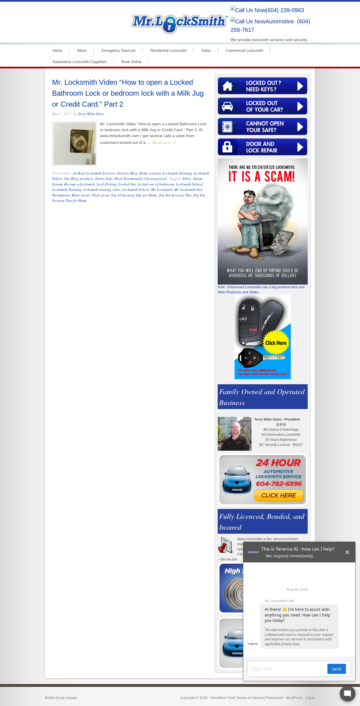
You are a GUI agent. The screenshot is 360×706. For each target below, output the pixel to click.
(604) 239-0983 (285, 10)
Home (57, 50)
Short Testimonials (128, 178)
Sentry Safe (103, 178)
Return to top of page (61, 698)
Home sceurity (150, 173)
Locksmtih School (135, 189)
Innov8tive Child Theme (228, 698)
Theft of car (100, 195)
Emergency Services (119, 50)
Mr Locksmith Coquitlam (125, 18)
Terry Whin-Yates (91, 113)
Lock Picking (107, 184)
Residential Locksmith (168, 50)
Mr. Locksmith (161, 189)
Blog (134, 173)
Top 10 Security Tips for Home (134, 195)
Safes (206, 50)
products (86, 178)
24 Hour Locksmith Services (94, 173)
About (82, 50)
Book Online (131, 62)
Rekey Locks (81, 195)
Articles (123, 173)
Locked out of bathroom (156, 184)
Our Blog (71, 178)
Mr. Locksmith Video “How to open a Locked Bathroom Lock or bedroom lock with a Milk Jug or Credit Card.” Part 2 (128, 93)
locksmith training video (102, 189)
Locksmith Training (177, 173)
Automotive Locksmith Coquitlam (80, 62)
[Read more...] (163, 142)
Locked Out (127, 184)
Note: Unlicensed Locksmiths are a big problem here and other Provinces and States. (261, 289)
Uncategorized (155, 178)
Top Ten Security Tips (175, 195)
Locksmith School (189, 184)
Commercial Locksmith (244, 50)
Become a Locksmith (79, 184)
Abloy (186, 178)
